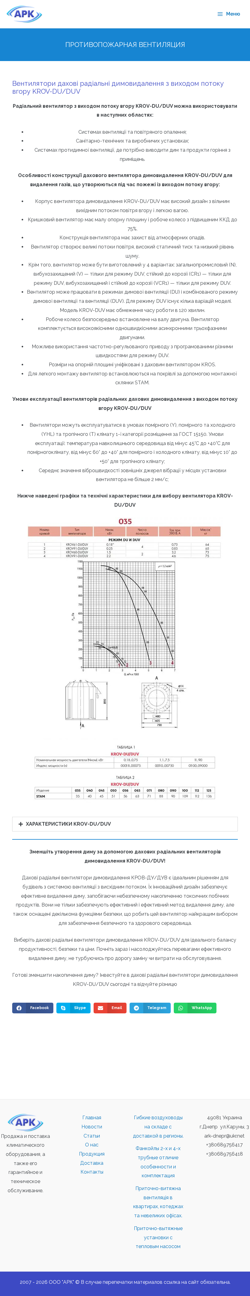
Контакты (91, 1172)
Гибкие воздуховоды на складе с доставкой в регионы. (158, 1127)
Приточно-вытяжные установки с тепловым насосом (158, 1237)
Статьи (92, 1136)
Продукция (92, 1154)
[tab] (125, 824)
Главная (91, 1117)
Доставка (91, 1163)
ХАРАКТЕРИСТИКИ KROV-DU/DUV (68, 824)
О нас (91, 1145)
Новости (91, 1127)
